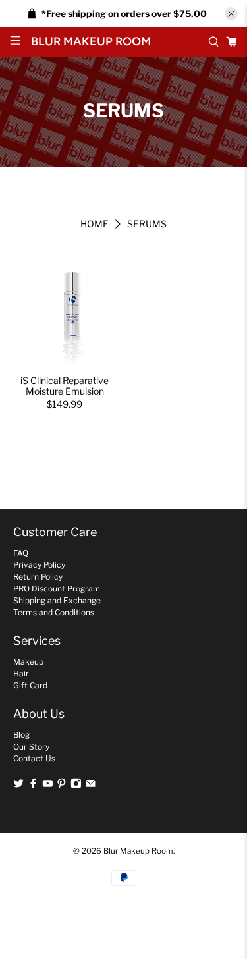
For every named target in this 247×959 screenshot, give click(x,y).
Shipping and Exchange (57, 600)
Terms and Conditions (53, 612)
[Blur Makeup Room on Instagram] (76, 786)
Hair (21, 673)
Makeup (28, 662)
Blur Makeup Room (138, 851)
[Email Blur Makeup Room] (90, 786)
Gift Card (30, 685)
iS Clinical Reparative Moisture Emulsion (64, 386)
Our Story (31, 747)
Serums (147, 224)
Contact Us (34, 758)
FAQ (20, 553)
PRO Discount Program (56, 588)
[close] (231, 13)
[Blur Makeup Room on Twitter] (18, 786)
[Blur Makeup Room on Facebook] (33, 786)
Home (94, 224)
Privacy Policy (39, 565)
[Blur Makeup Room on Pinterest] (61, 786)
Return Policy (38, 577)
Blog (21, 735)
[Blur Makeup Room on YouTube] (47, 786)
